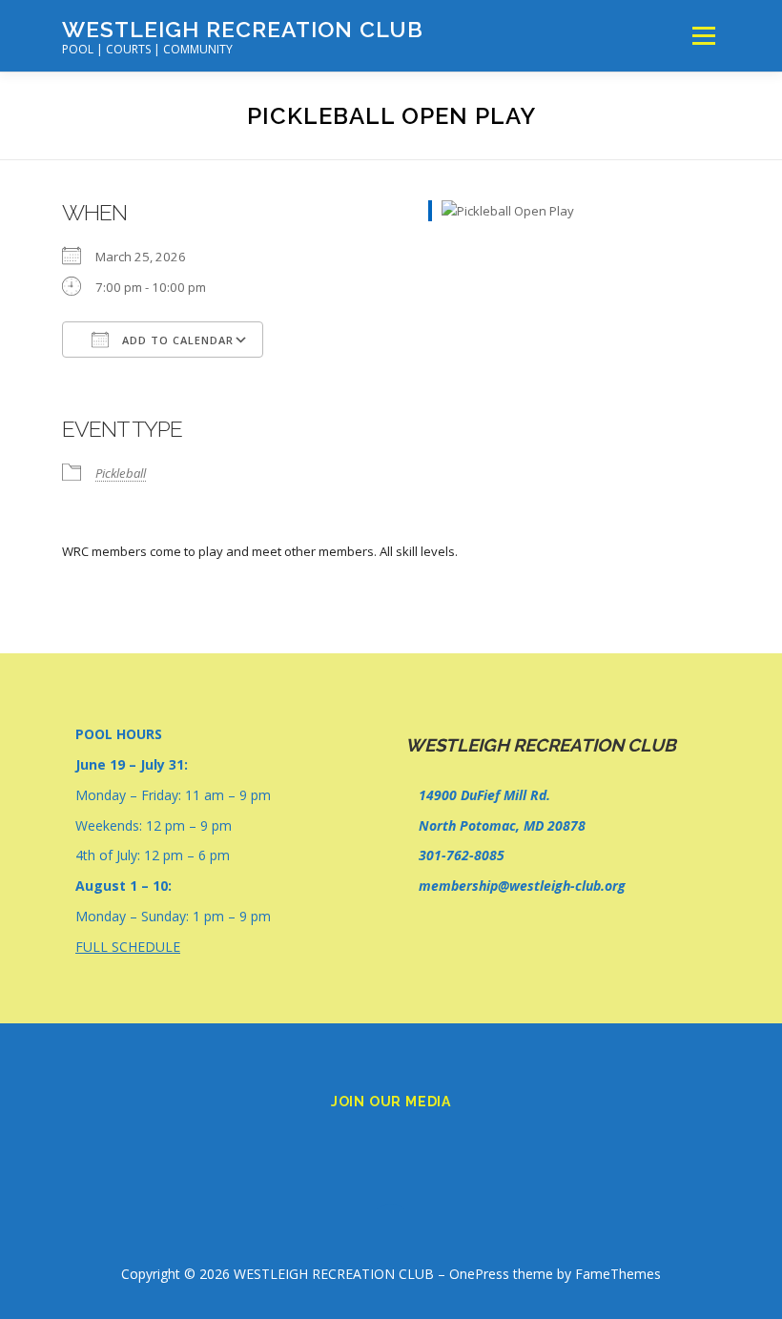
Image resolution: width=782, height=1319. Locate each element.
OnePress (479, 1274)
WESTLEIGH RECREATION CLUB (242, 29)
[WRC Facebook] (364, 1143)
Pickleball (120, 473)
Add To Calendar (176, 340)
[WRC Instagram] (417, 1143)
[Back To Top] (391, 1230)
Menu (703, 35)
